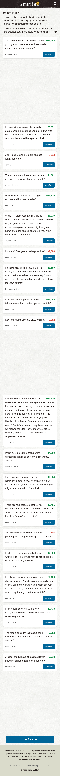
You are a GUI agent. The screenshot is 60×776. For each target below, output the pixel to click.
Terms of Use (15, 765)
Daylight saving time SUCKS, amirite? (25, 319)
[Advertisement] (30, 91)
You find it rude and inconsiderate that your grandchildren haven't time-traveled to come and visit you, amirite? (27, 44)
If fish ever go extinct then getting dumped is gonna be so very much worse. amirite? (27, 457)
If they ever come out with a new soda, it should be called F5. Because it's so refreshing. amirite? (28, 612)
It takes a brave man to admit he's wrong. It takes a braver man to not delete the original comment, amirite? (29, 557)
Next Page (28, 739)
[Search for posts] (55, 4)
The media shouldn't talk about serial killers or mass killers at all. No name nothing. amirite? (29, 637)
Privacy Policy (32, 765)
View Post (48, 54)
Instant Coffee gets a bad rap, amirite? (25, 251)
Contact (47, 765)
